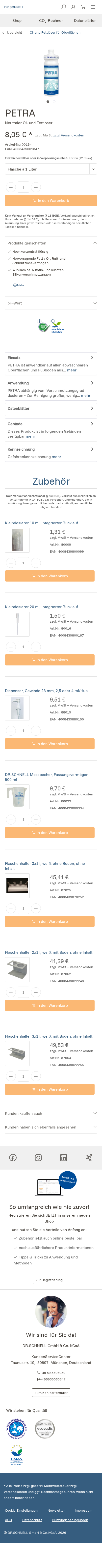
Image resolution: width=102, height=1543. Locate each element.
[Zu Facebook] (13, 1157)
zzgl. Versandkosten (68, 135)
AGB (8, 1520)
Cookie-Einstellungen (21, 1510)
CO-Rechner (51, 20)
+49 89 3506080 (52, 1372)
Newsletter (56, 1510)
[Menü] (93, 8)
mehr (71, 369)
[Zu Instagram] (38, 1157)
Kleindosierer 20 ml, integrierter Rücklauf (41, 606)
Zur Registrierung (49, 1280)
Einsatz (14, 357)
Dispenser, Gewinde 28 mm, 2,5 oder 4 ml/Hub (46, 690)
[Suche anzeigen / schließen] (63, 8)
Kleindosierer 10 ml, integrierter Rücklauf (41, 522)
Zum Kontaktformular (51, 1392)
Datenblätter (85, 20)
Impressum (83, 1510)
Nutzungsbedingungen (70, 1520)
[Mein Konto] (73, 8)
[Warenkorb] (83, 8)
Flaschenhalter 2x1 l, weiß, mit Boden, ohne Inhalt (48, 952)
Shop (17, 20)
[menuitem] (93, 7)
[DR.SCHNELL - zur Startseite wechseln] (14, 7)
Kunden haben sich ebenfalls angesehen (40, 1127)
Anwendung (18, 382)
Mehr (20, 285)
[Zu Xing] (89, 1157)
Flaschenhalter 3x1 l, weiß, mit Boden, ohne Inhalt (48, 1036)
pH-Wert (14, 302)
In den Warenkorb (53, 200)
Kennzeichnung (21, 449)
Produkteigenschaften (26, 242)
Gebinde (15, 423)
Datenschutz (32, 1520)
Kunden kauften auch (23, 1113)
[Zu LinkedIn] (64, 1157)
